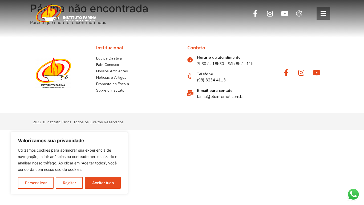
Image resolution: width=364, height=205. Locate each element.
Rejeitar (69, 182)
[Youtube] (284, 13)
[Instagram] (270, 13)
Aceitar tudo (103, 182)
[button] (323, 13)
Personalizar (36, 182)
